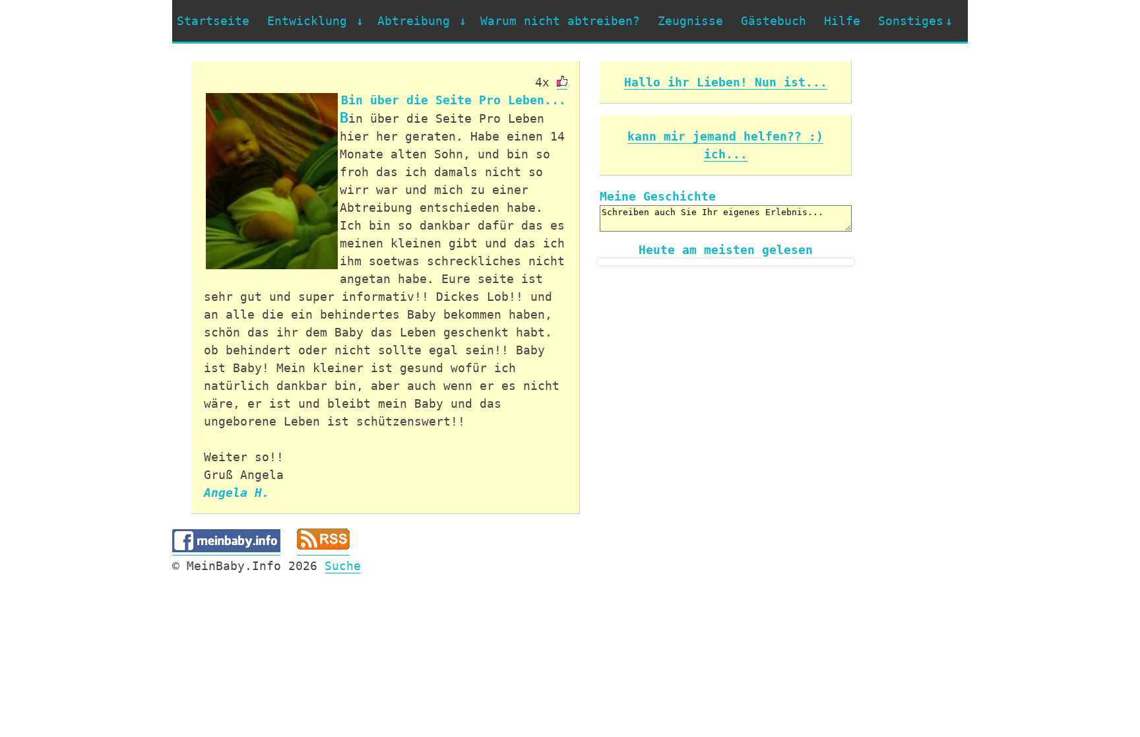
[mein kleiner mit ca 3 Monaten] (272, 181)
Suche (343, 566)
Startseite (213, 21)
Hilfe (842, 21)
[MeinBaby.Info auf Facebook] (226, 548)
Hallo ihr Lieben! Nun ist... (725, 82)
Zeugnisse (690, 21)
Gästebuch (773, 21)
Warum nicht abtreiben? (560, 21)
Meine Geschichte (658, 196)
